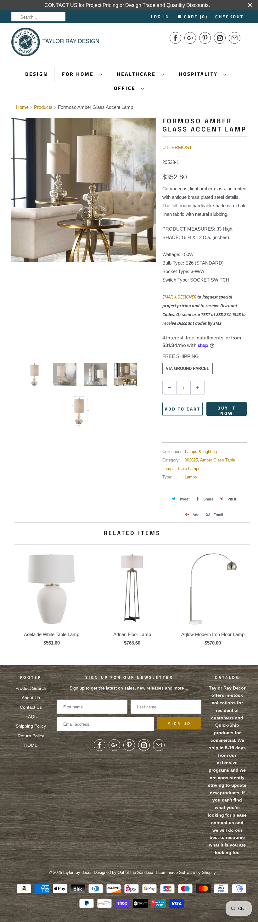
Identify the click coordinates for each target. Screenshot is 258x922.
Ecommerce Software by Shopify (186, 872)
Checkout (229, 16)
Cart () (195, 16)
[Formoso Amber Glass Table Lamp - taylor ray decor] (83, 236)
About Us (31, 697)
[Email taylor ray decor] (234, 38)
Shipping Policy (31, 726)
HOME (30, 745)
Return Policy (31, 735)
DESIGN (36, 74)
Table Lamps (188, 468)
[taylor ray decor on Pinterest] (205, 38)
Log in (160, 16)
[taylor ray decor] (55, 44)
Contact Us (31, 707)
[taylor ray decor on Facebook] (175, 38)
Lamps (191, 477)
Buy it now (226, 410)
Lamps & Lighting (201, 451)
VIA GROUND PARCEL (187, 368)
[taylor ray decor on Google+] (190, 38)
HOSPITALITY (199, 74)
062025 (191, 460)
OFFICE (126, 88)
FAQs (30, 716)
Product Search (30, 688)
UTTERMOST (177, 147)
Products (43, 107)
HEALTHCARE (137, 74)
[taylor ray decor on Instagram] (220, 38)
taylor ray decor (77, 872)
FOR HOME (79, 74)
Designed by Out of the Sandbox (123, 872)
